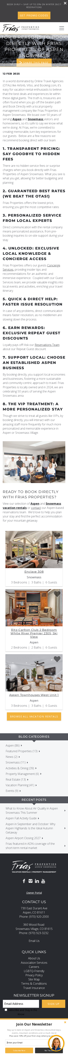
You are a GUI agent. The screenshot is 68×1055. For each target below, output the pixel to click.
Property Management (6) (22, 774)
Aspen (17, 119)
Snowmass (36, 119)
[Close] (64, 3)
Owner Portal (34, 892)
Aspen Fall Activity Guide (21, 818)
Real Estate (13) (16, 779)
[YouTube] (43, 881)
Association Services (34, 963)
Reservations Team (47, 345)
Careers (34, 967)
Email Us (34, 941)
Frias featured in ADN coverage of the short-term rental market (30, 846)
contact (36, 508)
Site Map (34, 979)
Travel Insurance (34, 988)
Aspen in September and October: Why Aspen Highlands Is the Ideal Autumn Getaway (30, 828)
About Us (34, 958)
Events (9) (12, 791)
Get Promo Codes (34, 15)
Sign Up (54, 1004)
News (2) (11, 757)
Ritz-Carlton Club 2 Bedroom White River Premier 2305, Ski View (34, 633)
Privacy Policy (34, 975)
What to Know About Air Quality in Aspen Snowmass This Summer (32, 810)
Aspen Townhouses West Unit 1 (34, 695)
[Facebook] (24, 881)
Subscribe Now (19, 1050)
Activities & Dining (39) (20, 768)
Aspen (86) (13, 745)
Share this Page (36, 62)
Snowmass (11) (16, 762)
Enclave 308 (34, 571)
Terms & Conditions (34, 984)
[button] (34, 1024)
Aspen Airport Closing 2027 (23, 838)
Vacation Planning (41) (20, 785)
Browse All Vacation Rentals (34, 716)
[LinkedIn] (37, 881)
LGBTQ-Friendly (34, 971)
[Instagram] (30, 881)
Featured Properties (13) (22, 751)
